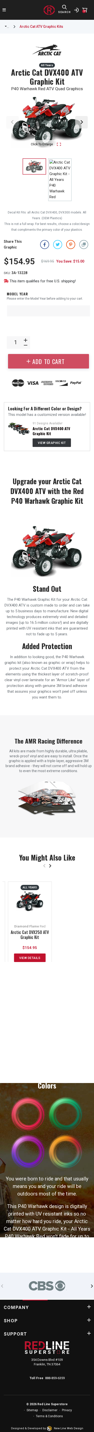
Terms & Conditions (49, 1416)
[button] (83, 244)
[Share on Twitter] (57, 244)
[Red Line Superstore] (49, 10)
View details (29, 958)
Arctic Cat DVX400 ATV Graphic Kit (51, 431)
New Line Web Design (68, 1428)
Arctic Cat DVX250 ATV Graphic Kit (30, 934)
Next (81, 122)
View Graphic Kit (52, 443)
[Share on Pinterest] (70, 244)
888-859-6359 (55, 1378)
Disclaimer (49, 1410)
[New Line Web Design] (50, 1428)
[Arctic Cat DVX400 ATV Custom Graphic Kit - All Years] (19, 428)
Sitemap (32, 1410)
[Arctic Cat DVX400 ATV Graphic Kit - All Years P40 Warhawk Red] (60, 179)
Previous (12, 122)
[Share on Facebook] (44, 244)
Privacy (67, 1410)
